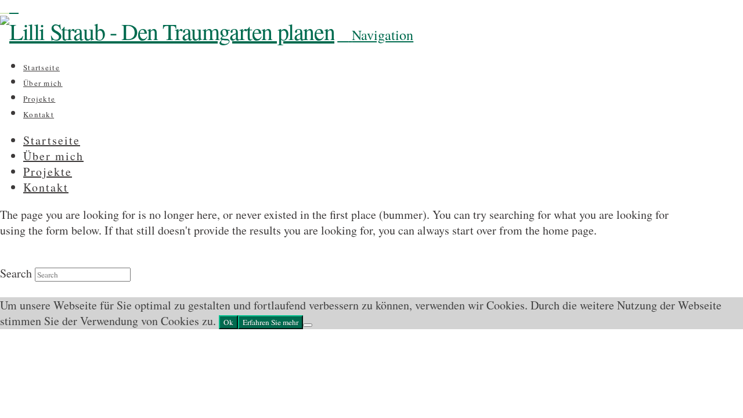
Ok (228, 322)
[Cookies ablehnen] (307, 325)
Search (16, 273)
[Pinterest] (14, 8)
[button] (375, 35)
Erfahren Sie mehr (270, 322)
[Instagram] (4, 8)
